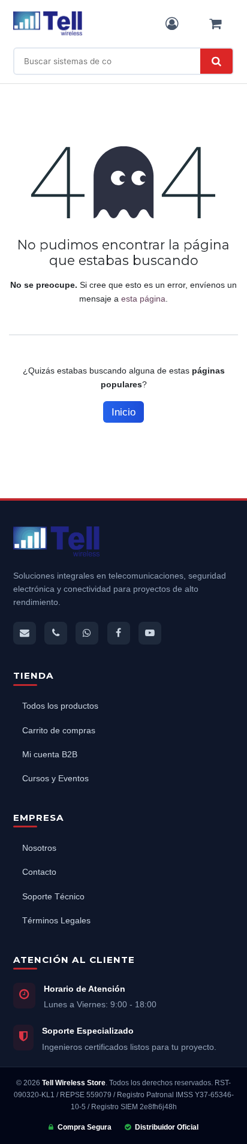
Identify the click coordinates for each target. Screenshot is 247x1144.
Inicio (123, 412)
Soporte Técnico (53, 896)
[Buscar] (216, 61)
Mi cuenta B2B (49, 754)
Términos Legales (56, 920)
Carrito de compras (58, 730)
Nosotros (39, 848)
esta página (143, 298)
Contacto (39, 872)
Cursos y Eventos (55, 778)
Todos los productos (60, 706)
